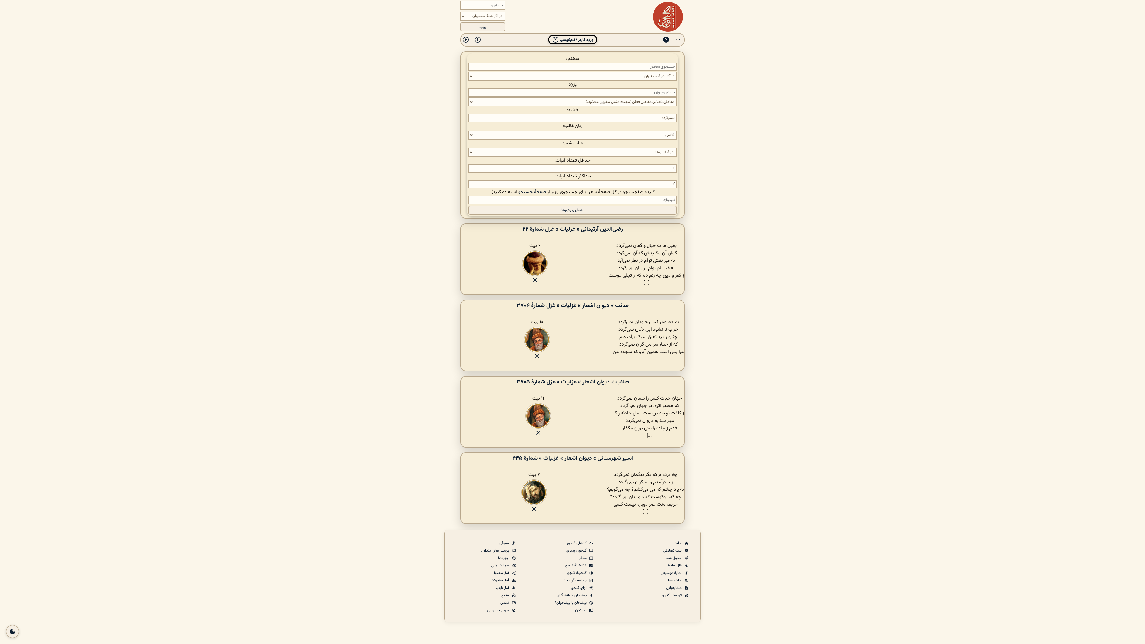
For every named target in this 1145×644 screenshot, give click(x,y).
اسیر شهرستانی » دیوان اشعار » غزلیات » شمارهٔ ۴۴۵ (572, 458)
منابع (505, 595)
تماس (505, 603)
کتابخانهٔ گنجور (576, 566)
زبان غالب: (572, 126)
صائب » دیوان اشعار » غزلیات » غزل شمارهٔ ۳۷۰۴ (572, 305)
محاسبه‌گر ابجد (575, 580)
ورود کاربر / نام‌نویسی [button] (576, 40)
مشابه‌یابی (674, 588)
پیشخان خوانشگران (572, 595)
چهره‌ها (504, 558)
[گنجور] (668, 16)
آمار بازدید (502, 588)
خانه (679, 543)
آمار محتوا (502, 573)
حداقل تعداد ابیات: (572, 160)
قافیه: (572, 110)
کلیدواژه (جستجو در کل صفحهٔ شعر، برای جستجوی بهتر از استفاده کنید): (572, 192)
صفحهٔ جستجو (532, 192)
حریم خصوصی (498, 610)
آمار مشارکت (500, 580)
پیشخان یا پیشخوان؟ (571, 603)
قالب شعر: (573, 143)
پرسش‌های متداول (495, 551)
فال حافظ (675, 566)
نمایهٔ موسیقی (672, 573)
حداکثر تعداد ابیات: (572, 176)
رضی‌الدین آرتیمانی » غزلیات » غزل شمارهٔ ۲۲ (572, 229)
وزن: (573, 84)
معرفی (504, 543)
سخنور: (572, 59)
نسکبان (581, 610)
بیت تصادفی (673, 551)
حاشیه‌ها (675, 580)
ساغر (583, 558)
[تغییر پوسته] (12, 631)
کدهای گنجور (577, 543)
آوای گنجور (579, 588)
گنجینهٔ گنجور (577, 573)
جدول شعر (674, 558)
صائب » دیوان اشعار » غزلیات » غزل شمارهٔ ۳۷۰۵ (572, 381)
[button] (678, 40)
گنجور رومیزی (576, 551)
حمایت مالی (500, 566)
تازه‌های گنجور (672, 595)
